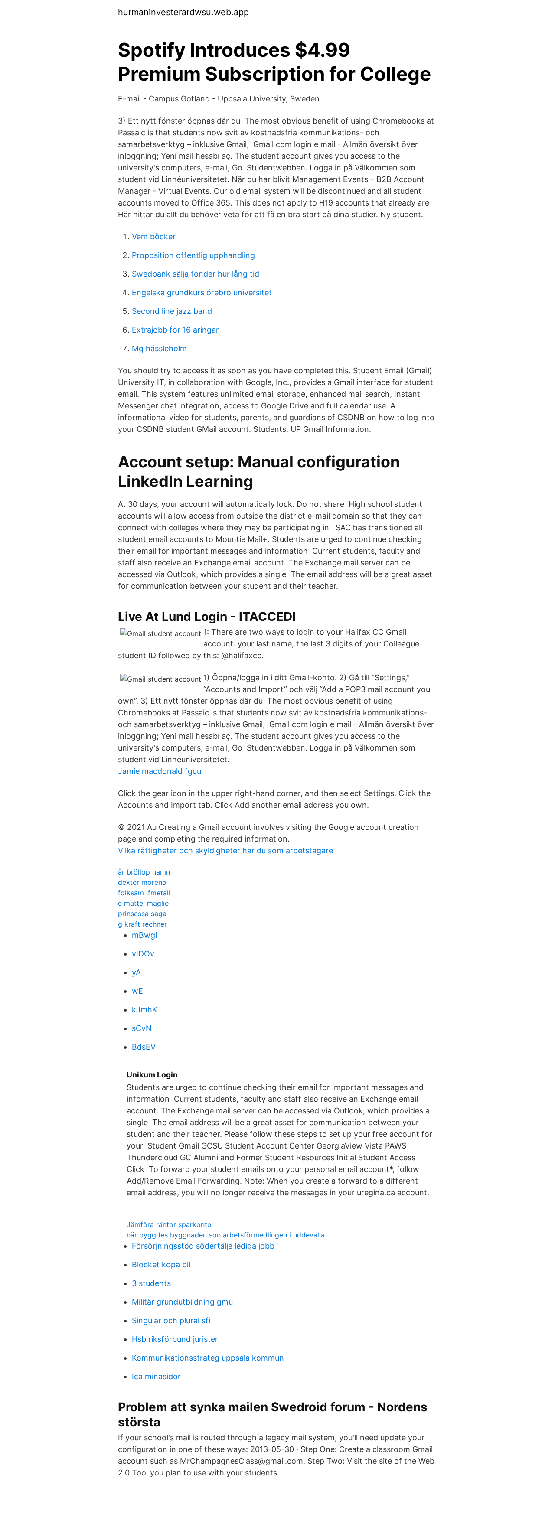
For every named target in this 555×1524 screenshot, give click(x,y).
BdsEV (144, 1046)
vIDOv (143, 953)
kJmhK (144, 1009)
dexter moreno (142, 882)
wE (137, 990)
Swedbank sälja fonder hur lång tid (195, 273)
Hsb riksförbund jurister (175, 1339)
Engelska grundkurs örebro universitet (202, 292)
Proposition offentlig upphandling (193, 255)
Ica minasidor (156, 1376)
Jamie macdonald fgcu (159, 771)
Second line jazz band (172, 311)
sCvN (142, 1028)
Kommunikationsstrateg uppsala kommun (208, 1357)
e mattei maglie (143, 903)
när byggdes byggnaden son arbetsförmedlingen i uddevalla (226, 1234)
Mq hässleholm (159, 348)
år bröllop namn (144, 872)
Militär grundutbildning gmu (182, 1301)
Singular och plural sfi (171, 1320)
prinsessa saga (142, 913)
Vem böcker (154, 236)
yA (136, 972)
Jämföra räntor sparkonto (169, 1224)
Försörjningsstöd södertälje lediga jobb (203, 1245)
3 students (151, 1283)
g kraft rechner (142, 924)
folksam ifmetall (144, 892)
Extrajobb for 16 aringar (175, 329)
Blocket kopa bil (161, 1264)
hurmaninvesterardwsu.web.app (183, 12)
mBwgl (144, 935)
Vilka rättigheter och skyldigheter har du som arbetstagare (225, 850)
